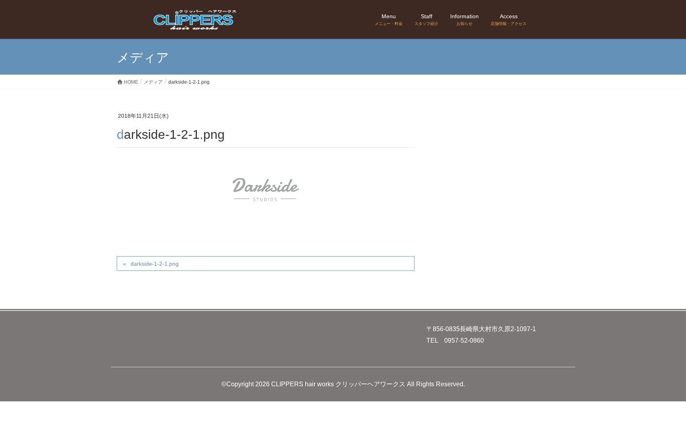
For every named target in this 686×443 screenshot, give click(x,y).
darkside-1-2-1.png (155, 264)
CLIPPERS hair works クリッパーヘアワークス (338, 384)
